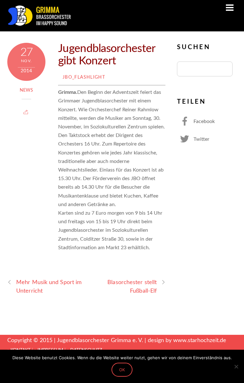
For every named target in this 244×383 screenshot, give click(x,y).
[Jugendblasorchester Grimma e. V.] (39, 23)
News (26, 90)
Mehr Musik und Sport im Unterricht (49, 286)
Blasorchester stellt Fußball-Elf (132, 286)
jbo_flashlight (84, 77)
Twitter (200, 139)
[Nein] (236, 366)
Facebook (203, 121)
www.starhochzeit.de (199, 340)
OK (122, 369)
